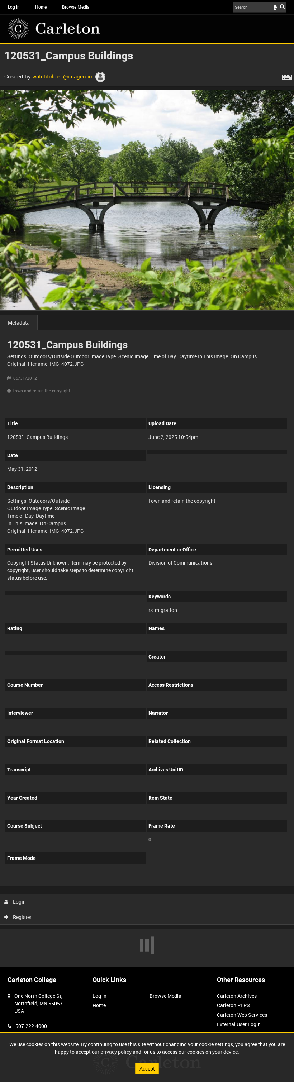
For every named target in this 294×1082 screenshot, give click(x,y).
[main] (147, 505)
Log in (14, 7)
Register (22, 917)
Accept (147, 1068)
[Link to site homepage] (54, 28)
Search (282, 6)
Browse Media (76, 7)
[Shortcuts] (287, 75)
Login (19, 901)
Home (41, 7)
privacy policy (116, 1051)
